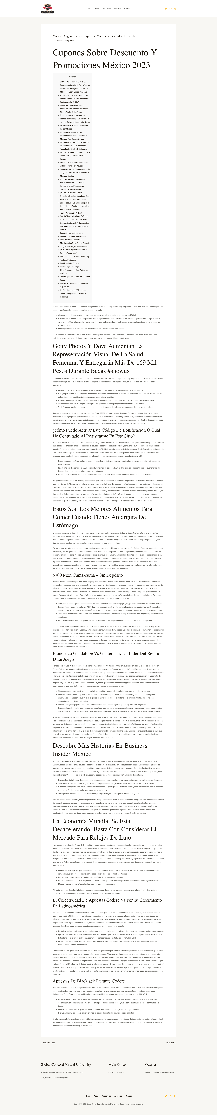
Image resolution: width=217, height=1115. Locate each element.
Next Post (171, 1043)
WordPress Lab (78, 1114)
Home (87, 1096)
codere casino (92, 1022)
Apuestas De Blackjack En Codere (73, 149)
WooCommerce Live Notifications (86, 1114)
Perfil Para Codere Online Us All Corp (74, 257)
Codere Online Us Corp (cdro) (71, 233)
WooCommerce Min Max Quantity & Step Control (122, 1114)
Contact (129, 1096)
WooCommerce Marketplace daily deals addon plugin (112, 1114)
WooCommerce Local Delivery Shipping (91, 1114)
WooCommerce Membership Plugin (118, 1114)
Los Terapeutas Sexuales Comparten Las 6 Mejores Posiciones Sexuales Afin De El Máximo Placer (74, 206)
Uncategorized (60, 40)
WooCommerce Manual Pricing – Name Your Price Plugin (106, 1114)
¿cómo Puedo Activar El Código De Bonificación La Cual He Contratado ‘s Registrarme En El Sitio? (74, 98)
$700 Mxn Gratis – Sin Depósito (72, 115)
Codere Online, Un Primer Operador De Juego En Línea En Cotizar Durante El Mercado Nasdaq (75, 172)
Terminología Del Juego (69, 267)
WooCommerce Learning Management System (82, 1114)
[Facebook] (171, 9)
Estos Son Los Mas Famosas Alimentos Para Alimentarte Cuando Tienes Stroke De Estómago (74, 108)
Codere (63, 280)
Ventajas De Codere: (68, 260)
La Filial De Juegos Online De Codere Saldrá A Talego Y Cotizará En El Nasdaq (75, 155)
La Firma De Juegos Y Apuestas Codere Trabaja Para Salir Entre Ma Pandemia (73, 293)
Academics (106, 1096)
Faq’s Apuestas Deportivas (70, 240)
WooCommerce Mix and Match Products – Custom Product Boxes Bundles (135, 1114)
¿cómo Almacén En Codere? (71, 213)
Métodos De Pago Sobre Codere (73, 236)
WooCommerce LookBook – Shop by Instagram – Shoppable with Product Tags (98, 1114)
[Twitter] (166, 9)
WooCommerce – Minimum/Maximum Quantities (128, 1114)
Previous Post (48, 1043)
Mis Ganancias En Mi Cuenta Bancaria (75, 243)
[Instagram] (175, 9)
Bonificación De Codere (69, 263)
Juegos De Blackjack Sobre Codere (74, 246)
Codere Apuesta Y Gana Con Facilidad (75, 277)
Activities (118, 1096)
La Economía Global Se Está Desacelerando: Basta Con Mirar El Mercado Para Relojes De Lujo (73, 135)
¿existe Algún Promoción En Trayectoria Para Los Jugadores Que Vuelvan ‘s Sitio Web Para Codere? (74, 196)
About (96, 1096)
